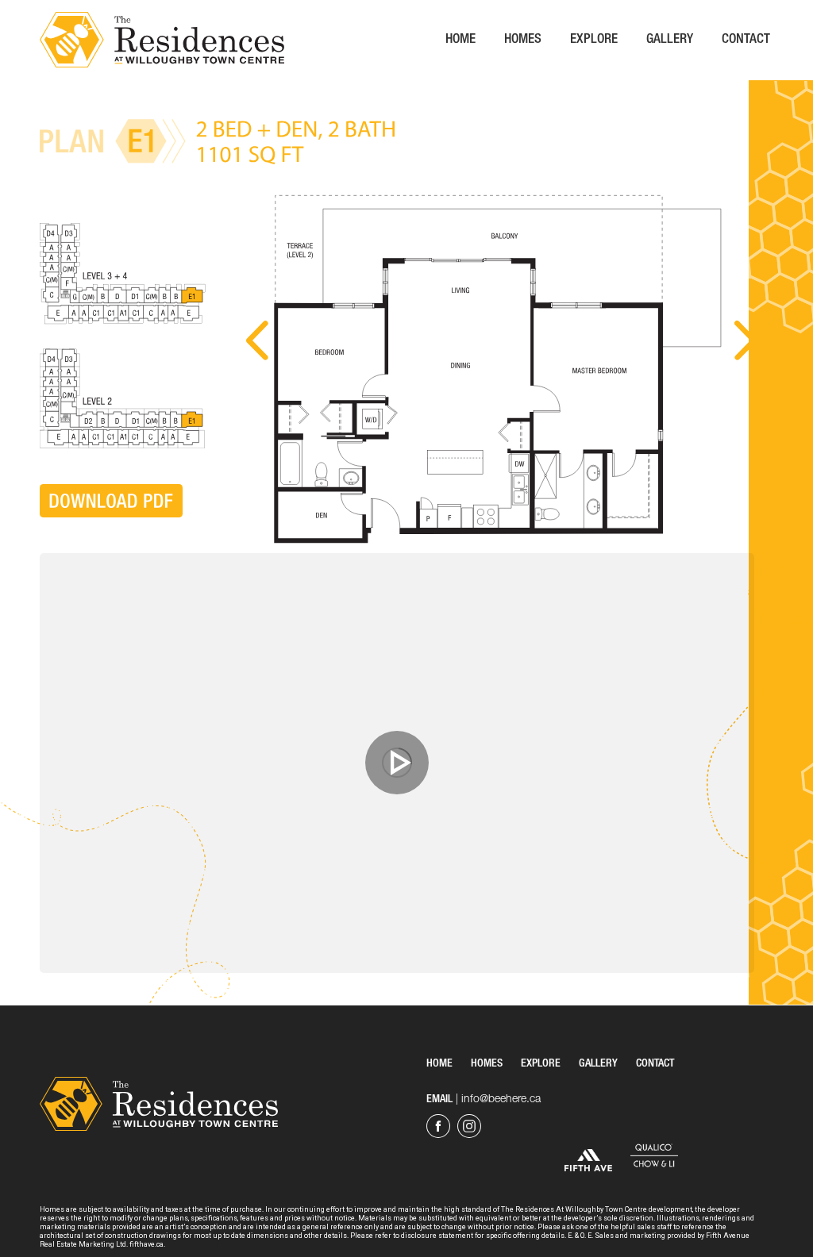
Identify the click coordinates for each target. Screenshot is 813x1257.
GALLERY (598, 1064)
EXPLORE (541, 1064)
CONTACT (655, 1064)
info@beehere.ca (501, 1099)
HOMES (487, 1064)
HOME (439, 1064)
